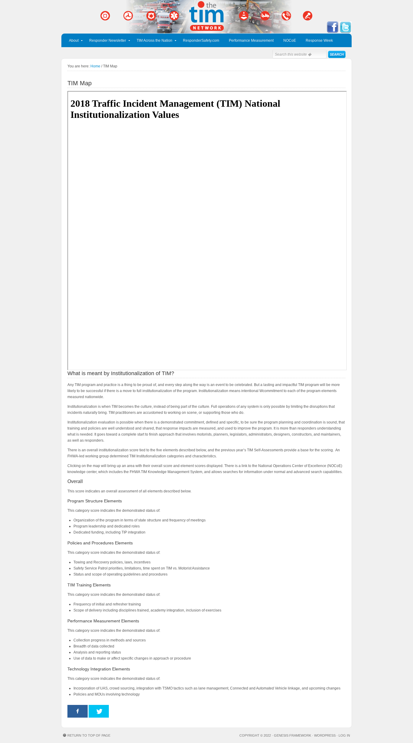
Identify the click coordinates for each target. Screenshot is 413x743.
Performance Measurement (251, 40)
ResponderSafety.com (201, 40)
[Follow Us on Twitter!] (346, 32)
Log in (344, 735)
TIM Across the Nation (152, 41)
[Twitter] (99, 711)
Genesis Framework (292, 735)
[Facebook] (77, 711)
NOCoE (289, 40)
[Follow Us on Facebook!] (333, 32)
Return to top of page (88, 735)
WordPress (325, 735)
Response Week (319, 40)
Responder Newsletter (105, 41)
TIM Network (206, 17)
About (71, 41)
